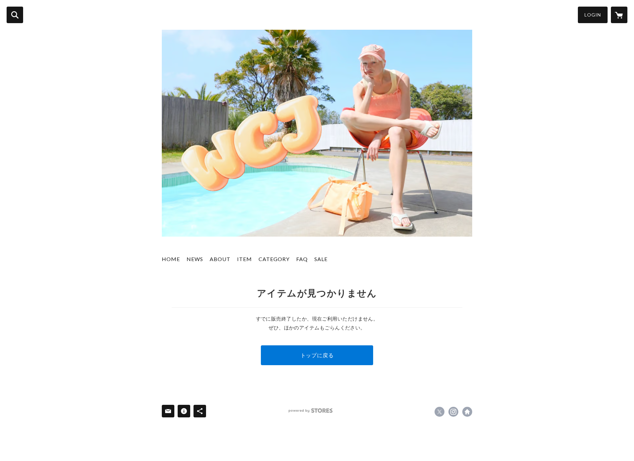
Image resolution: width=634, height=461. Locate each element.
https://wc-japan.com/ (467, 412)
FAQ (302, 259)
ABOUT (220, 259)
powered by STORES (310, 410)
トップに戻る (317, 355)
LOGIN (592, 15)
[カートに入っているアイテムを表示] (619, 15)
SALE (321, 259)
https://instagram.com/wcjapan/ (453, 412)
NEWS (195, 259)
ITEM (244, 259)
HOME (171, 259)
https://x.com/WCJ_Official (439, 412)
